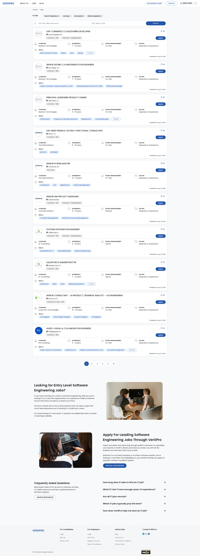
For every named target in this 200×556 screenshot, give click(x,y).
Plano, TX (51, 134)
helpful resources (45, 497)
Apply (160, 38)
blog (41, 3)
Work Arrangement (94, 16)
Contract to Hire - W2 (55, 302)
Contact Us (119, 537)
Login (89, 534)
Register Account (94, 541)
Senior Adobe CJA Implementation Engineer (70, 64)
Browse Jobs (64, 541)
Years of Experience (51, 16)
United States (53, 199)
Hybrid (108, 244)
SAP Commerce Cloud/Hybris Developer (68, 31)
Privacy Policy (120, 544)
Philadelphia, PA (54, 331)
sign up (171, 3)
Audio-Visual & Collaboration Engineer (68, 328)
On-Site (108, 46)
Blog (116, 534)
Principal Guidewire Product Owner (66, 97)
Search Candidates (94, 544)
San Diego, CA (53, 68)
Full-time (50, 170)
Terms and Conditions (123, 541)
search (156, 23)
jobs (34, 3)
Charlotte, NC (53, 167)
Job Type (66, 16)
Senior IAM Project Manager (62, 196)
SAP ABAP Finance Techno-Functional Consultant (74, 130)
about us (24, 3)
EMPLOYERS (187, 3)
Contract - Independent (71, 38)
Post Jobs (91, 537)
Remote (108, 211)
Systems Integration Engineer (63, 229)
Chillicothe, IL (53, 232)
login (62, 534)
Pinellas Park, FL (54, 265)
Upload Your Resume (115, 465)
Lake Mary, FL (53, 100)
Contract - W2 (52, 38)
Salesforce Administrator (61, 262)
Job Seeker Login (154, 3)
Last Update (78, 16)
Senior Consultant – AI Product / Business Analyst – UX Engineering (84, 295)
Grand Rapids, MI (55, 34)
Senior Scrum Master (58, 163)
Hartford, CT (53, 298)
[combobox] (62, 23)
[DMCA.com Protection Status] (146, 552)
